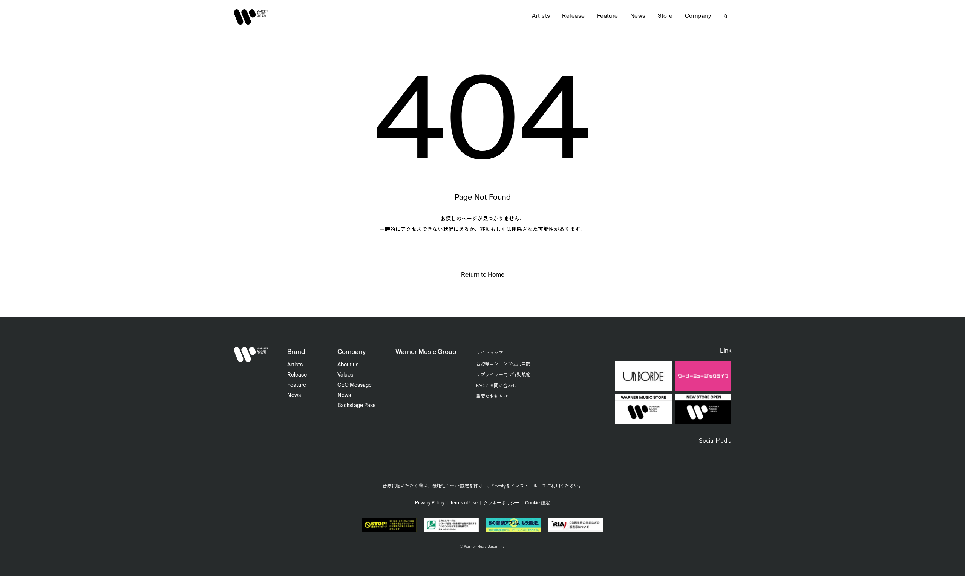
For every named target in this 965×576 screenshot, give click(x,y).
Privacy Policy (429, 503)
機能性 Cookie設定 (450, 485)
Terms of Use (464, 503)
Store (665, 16)
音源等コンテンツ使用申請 (503, 363)
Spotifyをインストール (515, 485)
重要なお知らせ (492, 396)
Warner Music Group (425, 352)
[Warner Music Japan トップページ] (251, 17)
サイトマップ (489, 352)
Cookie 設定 (537, 503)
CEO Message (354, 385)
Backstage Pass (356, 405)
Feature (607, 16)
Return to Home (482, 275)
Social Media (715, 439)
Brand (296, 352)
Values (345, 375)
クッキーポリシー (501, 503)
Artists (541, 16)
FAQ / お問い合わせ (496, 385)
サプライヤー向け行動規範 (503, 374)
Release (573, 16)
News (638, 16)
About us (347, 365)
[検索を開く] (725, 16)
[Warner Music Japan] (251, 354)
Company (698, 16)
